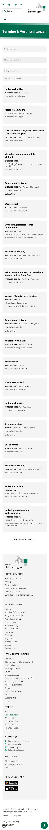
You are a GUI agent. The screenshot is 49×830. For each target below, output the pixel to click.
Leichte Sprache (14, 744)
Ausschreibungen (12, 628)
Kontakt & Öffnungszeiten (15, 612)
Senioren (8, 688)
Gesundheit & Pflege (13, 691)
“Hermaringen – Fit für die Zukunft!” (19, 662)
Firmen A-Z (9, 768)
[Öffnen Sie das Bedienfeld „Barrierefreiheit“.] (44, 825)
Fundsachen (10, 648)
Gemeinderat (10, 635)
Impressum (18, 815)
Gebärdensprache (15, 747)
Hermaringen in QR (12, 592)
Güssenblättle (10, 698)
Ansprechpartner (12, 622)
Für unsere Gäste (12, 728)
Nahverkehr (9, 701)
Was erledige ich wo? (13, 619)
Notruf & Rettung (11, 665)
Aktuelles (8, 609)
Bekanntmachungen (16, 750)
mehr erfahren (10, 194)
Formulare (9, 632)
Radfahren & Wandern (14, 724)
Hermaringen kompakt (14, 578)
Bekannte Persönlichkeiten (15, 588)
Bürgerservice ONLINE (14, 615)
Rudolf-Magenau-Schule (14, 681)
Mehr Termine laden (22, 539)
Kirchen (8, 694)
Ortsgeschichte (11, 585)
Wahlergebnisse (11, 642)
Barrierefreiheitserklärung (18, 741)
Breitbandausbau (12, 675)
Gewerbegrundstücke (13, 764)
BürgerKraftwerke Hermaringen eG (19, 595)
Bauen (7, 672)
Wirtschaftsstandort (12, 761)
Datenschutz (7, 815)
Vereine (8, 711)
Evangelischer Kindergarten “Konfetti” (20, 678)
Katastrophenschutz (13, 668)
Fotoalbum (9, 658)
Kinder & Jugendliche (13, 685)
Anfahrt (8, 582)
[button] (4, 826)
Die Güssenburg (11, 721)
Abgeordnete (10, 638)
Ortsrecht (8, 645)
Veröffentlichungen (12, 625)
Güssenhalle (10, 718)
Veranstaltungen (11, 715)
